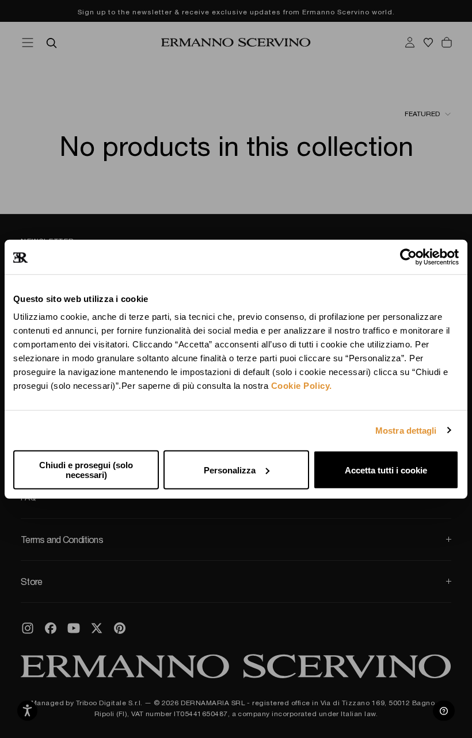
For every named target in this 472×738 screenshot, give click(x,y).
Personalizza (230, 470)
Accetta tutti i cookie (386, 470)
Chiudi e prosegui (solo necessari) (86, 470)
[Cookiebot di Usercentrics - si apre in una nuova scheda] (408, 256)
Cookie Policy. (301, 386)
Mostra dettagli (406, 430)
